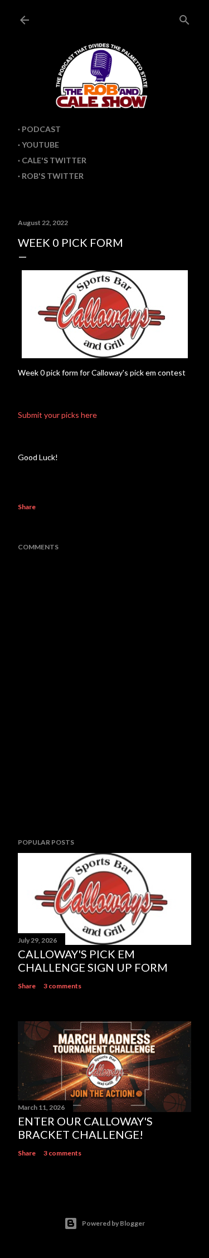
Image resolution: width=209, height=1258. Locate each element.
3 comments (62, 986)
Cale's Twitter (54, 160)
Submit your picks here (57, 415)
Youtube (40, 144)
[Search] (184, 17)
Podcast (41, 129)
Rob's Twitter (53, 176)
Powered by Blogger (113, 1223)
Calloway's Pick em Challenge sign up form (93, 960)
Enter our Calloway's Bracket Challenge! (85, 1127)
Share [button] (27, 507)
